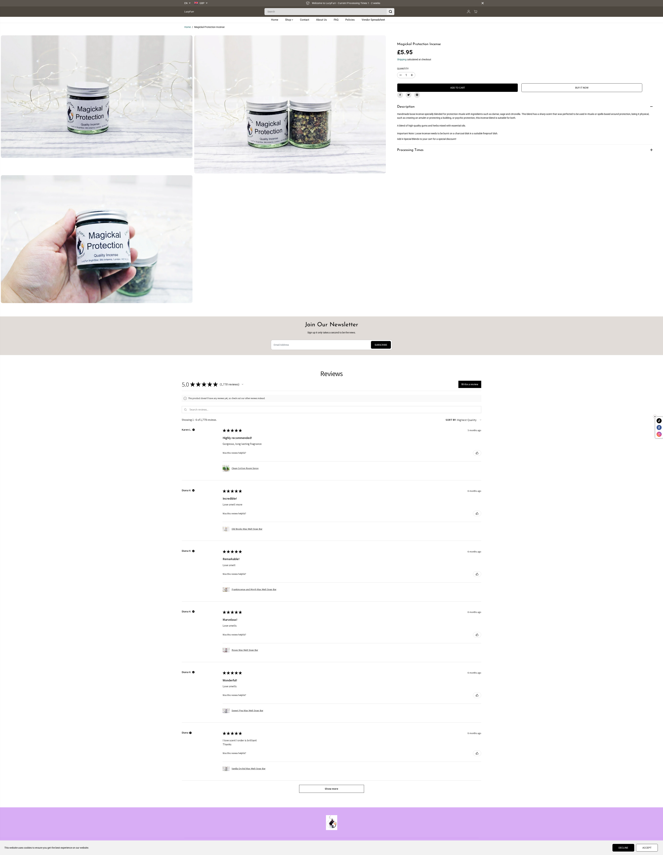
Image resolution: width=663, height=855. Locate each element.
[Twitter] (408, 95)
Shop (288, 19)
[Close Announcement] (483, 3)
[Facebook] (400, 95)
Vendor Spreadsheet (373, 19)
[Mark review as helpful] (477, 453)
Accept (646, 847)
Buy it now (581, 87)
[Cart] (475, 11)
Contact (304, 19)
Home (274, 19)
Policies (350, 19)
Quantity (403, 68)
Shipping (401, 59)
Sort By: (451, 420)
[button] (242, 384)
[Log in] (468, 11)
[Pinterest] (417, 95)
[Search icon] (390, 11)
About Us (321, 19)
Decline (623, 847)
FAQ (336, 19)
